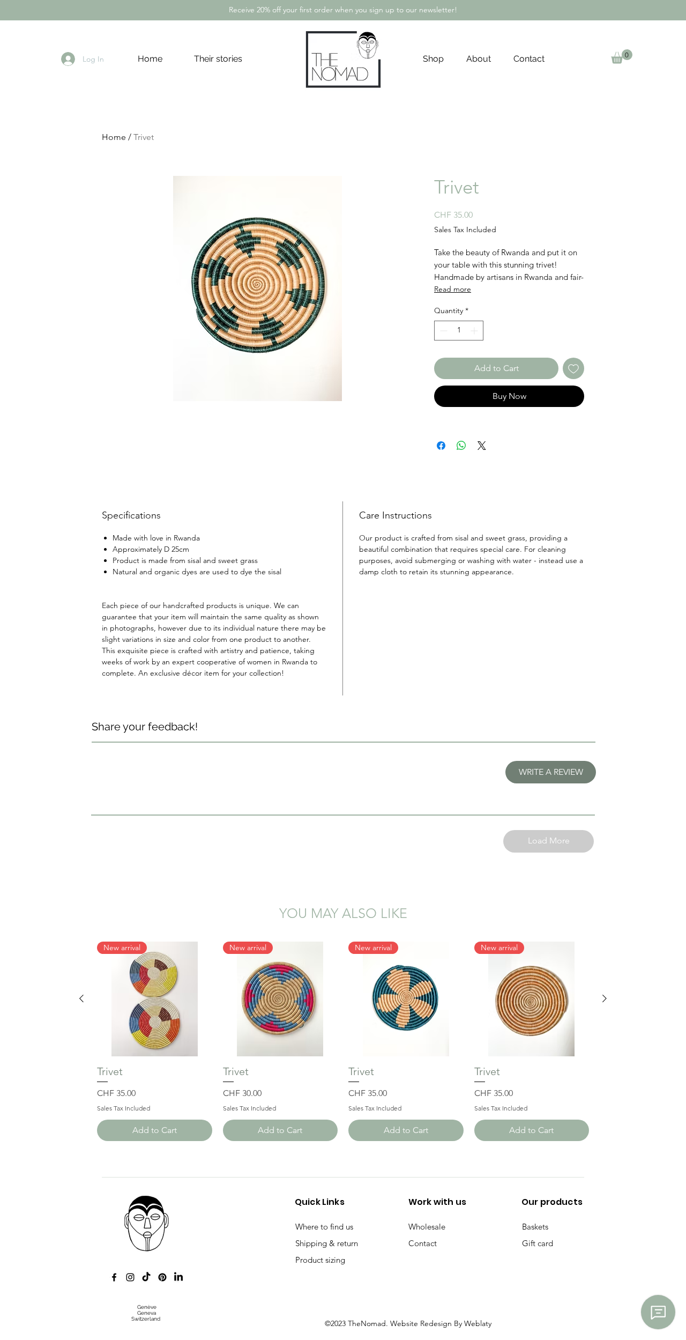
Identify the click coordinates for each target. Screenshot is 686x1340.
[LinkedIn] (178, 1277)
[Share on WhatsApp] (461, 445)
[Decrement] (442, 330)
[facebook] (114, 1277)
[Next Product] (604, 998)
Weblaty (477, 1323)
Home (114, 137)
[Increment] (475, 330)
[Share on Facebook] (441, 445)
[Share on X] (481, 445)
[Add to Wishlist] (573, 368)
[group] (343, 1041)
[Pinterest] (162, 1277)
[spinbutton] (458, 330)
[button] (621, 56)
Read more (452, 289)
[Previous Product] (81, 998)
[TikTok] (146, 1277)
